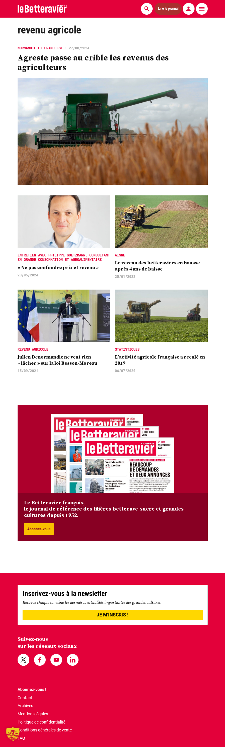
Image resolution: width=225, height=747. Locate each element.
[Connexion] (189, 9)
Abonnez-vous (38, 529)
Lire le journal (168, 9)
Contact (25, 697)
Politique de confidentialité (41, 722)
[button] (13, 734)
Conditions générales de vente (45, 730)
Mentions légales (33, 713)
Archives (25, 705)
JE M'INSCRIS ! (112, 615)
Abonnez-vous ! (32, 689)
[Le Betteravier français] (42, 9)
